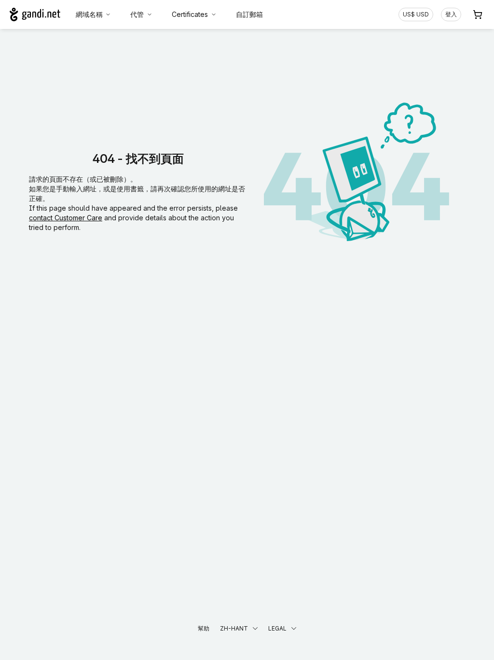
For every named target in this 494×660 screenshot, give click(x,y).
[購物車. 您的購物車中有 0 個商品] (477, 14)
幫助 (203, 628)
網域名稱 (89, 14)
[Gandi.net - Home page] (35, 14)
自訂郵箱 (249, 14)
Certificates (190, 14)
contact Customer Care (65, 218)
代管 (137, 14)
